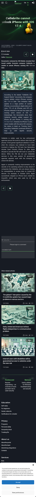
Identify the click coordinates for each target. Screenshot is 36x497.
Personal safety (6, 427)
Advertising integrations (8, 448)
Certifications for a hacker (9, 414)
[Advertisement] (18, 212)
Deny (18, 487)
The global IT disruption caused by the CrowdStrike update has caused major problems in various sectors (17, 297)
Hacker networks (6, 411)
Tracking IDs (5, 432)
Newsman (9, 57)
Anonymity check (6, 429)
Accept (18, 482)
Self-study (4, 406)
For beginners (5, 408)
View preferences (18, 492)
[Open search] (6, 3)
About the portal (6, 442)
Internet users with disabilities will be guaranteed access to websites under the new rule (17, 361)
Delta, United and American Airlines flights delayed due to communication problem (17, 329)
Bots (2, 461)
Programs (4, 424)
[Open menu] (2, 2)
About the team (5, 445)
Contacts (4, 450)
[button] (33, 465)
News (29, 276)
